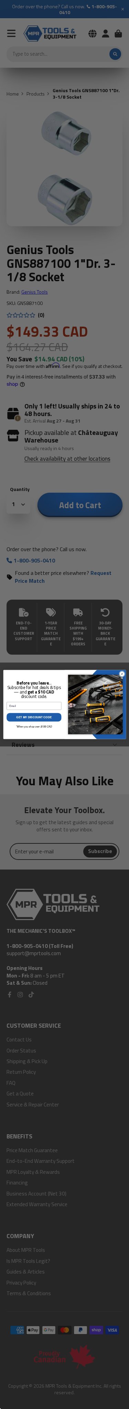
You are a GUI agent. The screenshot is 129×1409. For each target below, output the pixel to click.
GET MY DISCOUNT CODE (34, 717)
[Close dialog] (122, 674)
